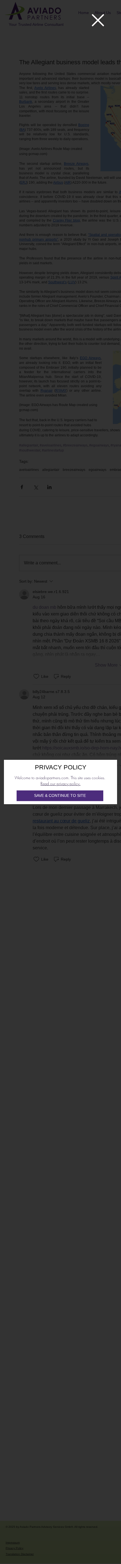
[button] (98, 20)
